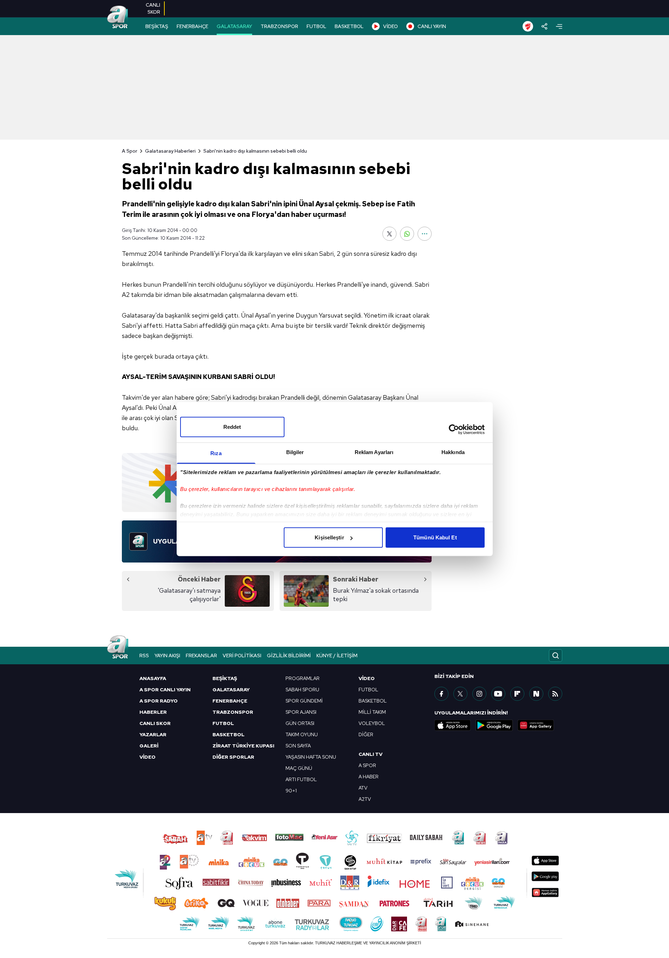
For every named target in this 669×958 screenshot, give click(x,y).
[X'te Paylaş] (389, 234)
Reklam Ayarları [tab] (374, 452)
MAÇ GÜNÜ (299, 768)
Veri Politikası (242, 655)
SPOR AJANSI (301, 712)
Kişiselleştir (329, 537)
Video (367, 678)
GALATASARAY (234, 26)
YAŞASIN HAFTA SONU (311, 757)
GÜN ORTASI (300, 723)
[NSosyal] (536, 694)
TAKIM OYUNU (302, 734)
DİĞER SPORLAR (233, 757)
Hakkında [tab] (453, 452)
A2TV (365, 799)
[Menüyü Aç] (559, 26)
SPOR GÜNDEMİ (304, 701)
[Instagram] (479, 694)
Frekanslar (201, 655)
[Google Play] (494, 725)
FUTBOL (316, 26)
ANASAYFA (152, 678)
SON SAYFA (298, 746)
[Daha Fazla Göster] (425, 234)
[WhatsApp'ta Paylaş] (407, 234)
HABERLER (153, 712)
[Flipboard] (517, 694)
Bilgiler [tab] (295, 452)
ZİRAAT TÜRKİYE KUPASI (243, 746)
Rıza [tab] (215, 453)
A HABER (369, 776)
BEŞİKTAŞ (156, 26)
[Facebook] (441, 694)
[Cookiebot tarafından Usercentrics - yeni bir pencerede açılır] (454, 429)
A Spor (129, 151)
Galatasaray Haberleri (170, 151)
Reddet (232, 427)
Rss (144, 655)
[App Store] (452, 725)
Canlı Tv (370, 754)
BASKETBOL (349, 26)
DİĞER (366, 734)
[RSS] (555, 694)
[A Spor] (117, 17)
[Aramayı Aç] (555, 655)
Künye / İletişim (337, 655)
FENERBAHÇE (192, 26)
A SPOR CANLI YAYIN (165, 689)
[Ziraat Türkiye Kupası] (528, 26)
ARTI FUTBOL (301, 779)
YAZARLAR (152, 734)
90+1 (291, 790)
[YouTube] (498, 694)
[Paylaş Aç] (544, 26)
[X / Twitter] (460, 694)
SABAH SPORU (302, 689)
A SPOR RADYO (158, 701)
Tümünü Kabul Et (435, 537)
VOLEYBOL (372, 723)
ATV (363, 788)
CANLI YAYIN (432, 26)
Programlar (303, 678)
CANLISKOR (153, 8)
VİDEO (390, 26)
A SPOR (367, 765)
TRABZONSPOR (279, 26)
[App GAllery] (536, 725)
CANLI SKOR (155, 723)
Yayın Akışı (167, 655)
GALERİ (148, 746)
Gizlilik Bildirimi (289, 655)
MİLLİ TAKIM (372, 712)
